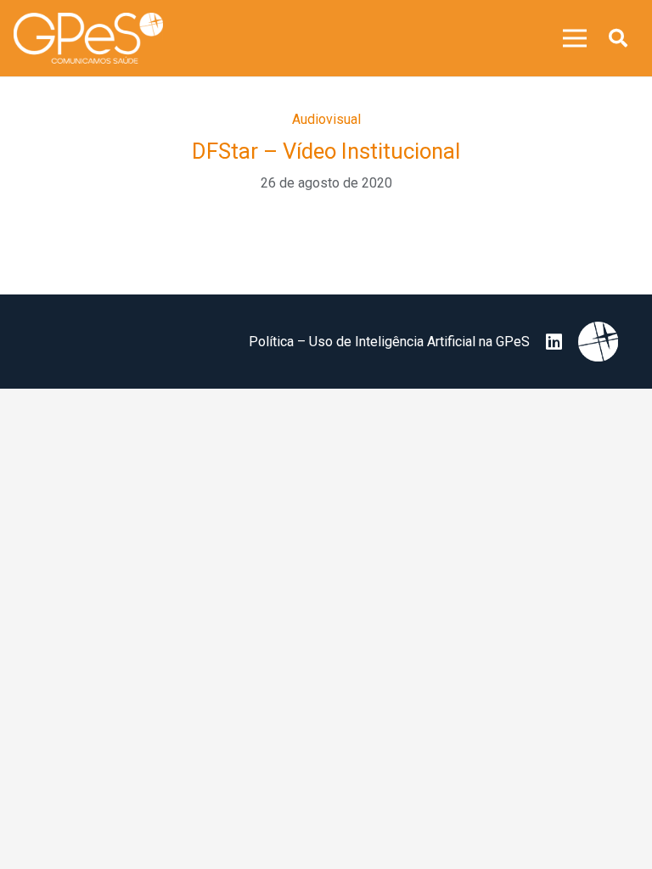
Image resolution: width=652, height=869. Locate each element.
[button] (618, 39)
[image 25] (88, 38)
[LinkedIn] (554, 342)
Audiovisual (326, 119)
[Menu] (575, 38)
